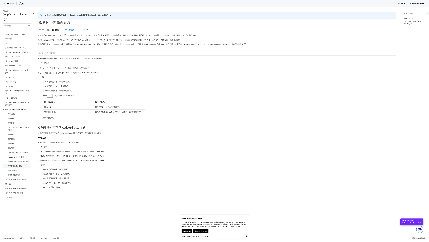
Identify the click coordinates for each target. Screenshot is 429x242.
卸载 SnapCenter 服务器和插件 (15, 188)
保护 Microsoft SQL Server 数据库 (16, 52)
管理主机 (11, 123)
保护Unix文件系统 (11, 98)
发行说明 (8, 39)
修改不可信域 (408, 18)
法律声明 (8, 197)
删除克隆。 (11, 148)
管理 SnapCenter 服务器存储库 (18, 161)
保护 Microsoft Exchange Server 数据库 (17, 71)
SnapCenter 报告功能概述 (16, 157)
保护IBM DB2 (9, 77)
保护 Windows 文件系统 (13, 66)
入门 (6, 43)
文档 (21, 3)
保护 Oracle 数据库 (11, 61)
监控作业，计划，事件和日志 (18, 153)
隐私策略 (32, 238)
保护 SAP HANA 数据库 (12, 57)
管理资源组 (11, 139)
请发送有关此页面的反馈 (419, 238)
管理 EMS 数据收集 (14, 175)
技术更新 (8, 184)
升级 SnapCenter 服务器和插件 (15, 179)
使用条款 (21, 238)
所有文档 (5, 11)
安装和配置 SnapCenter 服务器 (15, 48)
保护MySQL (9, 86)
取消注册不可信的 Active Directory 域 (412, 23)
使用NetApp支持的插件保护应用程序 (17, 92)
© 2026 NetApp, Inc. (8, 238)
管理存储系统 (12, 170)
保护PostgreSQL (11, 82)
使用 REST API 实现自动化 (14, 193)
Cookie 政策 (43, 238)
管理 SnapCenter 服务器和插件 (16, 110)
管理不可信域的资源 (15, 166)
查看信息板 (11, 114)
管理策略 (11, 135)
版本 (5, 18)
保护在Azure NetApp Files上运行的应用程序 (17, 103)
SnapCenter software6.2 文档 (15, 34)
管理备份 (11, 144)
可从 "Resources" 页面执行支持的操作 (18, 128)
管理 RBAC (11, 118)
